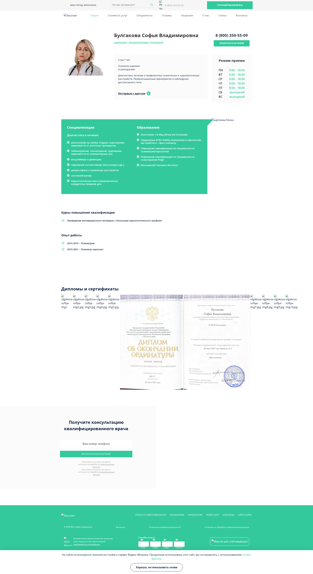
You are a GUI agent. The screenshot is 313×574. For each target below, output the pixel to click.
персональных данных (103, 465)
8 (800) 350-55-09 (232, 35)
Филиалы (120, 527)
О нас (205, 15)
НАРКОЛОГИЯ (195, 514)
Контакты (241, 15)
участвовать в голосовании (86, 544)
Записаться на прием (231, 43)
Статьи (222, 15)
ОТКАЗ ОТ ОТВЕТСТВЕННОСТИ (150, 514)
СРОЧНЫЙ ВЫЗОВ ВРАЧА (230, 5)
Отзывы (167, 15)
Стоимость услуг (117, 15)
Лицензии (187, 15)
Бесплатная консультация (96, 454)
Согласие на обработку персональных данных (227, 527)
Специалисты (145, 15)
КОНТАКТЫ (228, 514)
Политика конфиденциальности (165, 527)
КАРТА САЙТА (245, 514)
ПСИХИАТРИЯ (177, 514)
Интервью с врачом (131, 93)
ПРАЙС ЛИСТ (212, 514)
